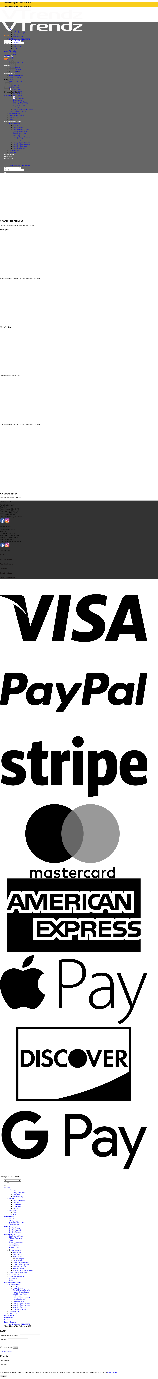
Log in (16, 1347)
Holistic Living (9, 73)
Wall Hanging (17, 91)
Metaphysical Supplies (12, 121)
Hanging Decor (16, 90)
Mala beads (17, 135)
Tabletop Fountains (15, 77)
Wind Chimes (17, 95)
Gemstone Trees (18, 141)
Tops (10, 29)
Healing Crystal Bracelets (21, 143)
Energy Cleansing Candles (17, 112)
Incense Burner (14, 85)
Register (3, 1376)
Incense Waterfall (14, 113)
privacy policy (112, 1372)
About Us (3, 555)
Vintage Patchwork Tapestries (23, 110)
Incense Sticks (13, 83)
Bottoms (11, 38)
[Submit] (5, 172)
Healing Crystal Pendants (21, 145)
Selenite (15, 125)
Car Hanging (19, 98)
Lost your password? (7, 1351)
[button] (6, 35)
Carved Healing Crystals (21, 129)
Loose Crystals (18, 127)
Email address (5, 1361)
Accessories (9, 56)
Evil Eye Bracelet (15, 1228)
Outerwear (12, 50)
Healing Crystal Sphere (20, 131)
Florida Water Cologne (16, 115)
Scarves (11, 60)
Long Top (16, 34)
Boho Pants (17, 44)
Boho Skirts (17, 46)
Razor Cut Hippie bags (16, 1222)
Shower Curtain (18, 108)
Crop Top (16, 31)
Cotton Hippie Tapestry (20, 102)
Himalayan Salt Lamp (16, 75)
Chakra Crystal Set (19, 148)
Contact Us (8, 158)
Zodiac (11, 119)
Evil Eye (7, 66)
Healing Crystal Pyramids (21, 137)
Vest (14, 54)
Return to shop (9, 96)
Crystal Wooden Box (16, 81)
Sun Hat (11, 58)
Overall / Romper (19, 40)
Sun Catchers (17, 93)
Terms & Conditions (6, 573)
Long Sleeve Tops (19, 33)
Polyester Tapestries (19, 106)
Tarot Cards (12, 152)
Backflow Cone (14, 87)
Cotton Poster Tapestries (21, 104)
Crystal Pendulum (19, 139)
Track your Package (6, 559)
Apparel (7, 27)
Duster (15, 52)
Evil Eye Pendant (14, 71)
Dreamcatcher (17, 100)
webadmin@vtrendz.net (13, 517)
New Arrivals (9, 154)
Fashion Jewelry (14, 1224)
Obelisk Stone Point (19, 133)
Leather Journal (14, 150)
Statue (11, 79)
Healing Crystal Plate (20, 146)
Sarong (15, 48)
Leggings (16, 42)
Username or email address (10, 1335)
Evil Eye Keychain (15, 69)
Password (4, 1339)
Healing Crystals (14, 123)
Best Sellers (8, 156)
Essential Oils (13, 117)
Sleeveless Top (18, 36)
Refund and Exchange (6, 564)
